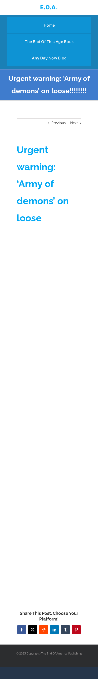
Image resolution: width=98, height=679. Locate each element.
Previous (58, 122)
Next (74, 122)
